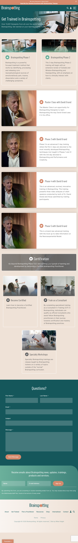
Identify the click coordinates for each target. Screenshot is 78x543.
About (7, 512)
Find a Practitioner (28, 512)
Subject (8, 418)
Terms (36, 518)
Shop (48, 512)
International (56, 512)
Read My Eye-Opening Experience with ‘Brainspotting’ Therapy (39, 3)
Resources (40, 512)
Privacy (43, 518)
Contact (65, 512)
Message (9, 430)
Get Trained (15, 512)
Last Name (44, 396)
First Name (9, 396)
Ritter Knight (60, 521)
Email (7, 407)
